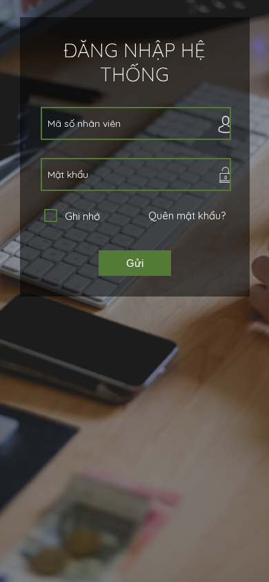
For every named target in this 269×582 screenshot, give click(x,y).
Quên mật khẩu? (187, 215)
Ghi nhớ (82, 216)
